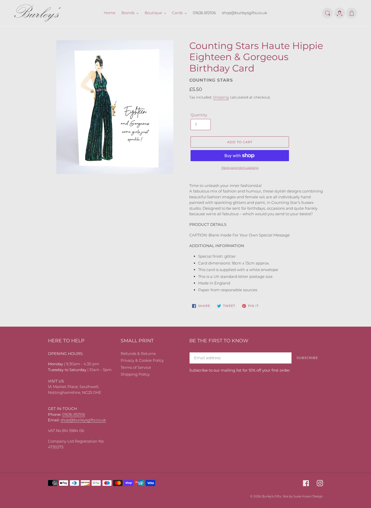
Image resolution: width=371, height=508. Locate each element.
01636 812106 (73, 414)
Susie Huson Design (308, 496)
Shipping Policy (135, 374)
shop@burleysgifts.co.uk (83, 420)
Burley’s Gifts (271, 496)
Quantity (199, 114)
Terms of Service (136, 367)
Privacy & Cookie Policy (142, 360)
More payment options (239, 167)
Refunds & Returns (138, 353)
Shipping (221, 97)
